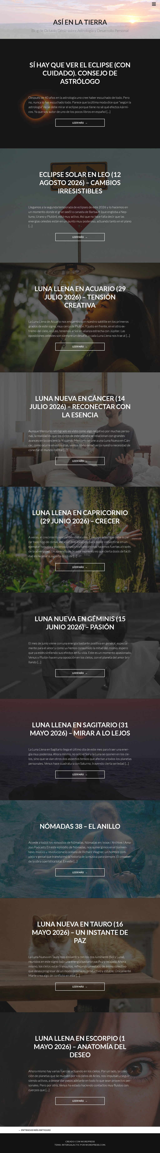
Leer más (82, 124)
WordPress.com (95, 1144)
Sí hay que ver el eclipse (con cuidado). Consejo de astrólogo (80, 73)
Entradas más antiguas (34, 1130)
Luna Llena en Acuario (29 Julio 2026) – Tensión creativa (80, 297)
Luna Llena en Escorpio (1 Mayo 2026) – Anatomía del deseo (80, 1046)
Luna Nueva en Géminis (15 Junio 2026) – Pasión (80, 623)
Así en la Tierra (80, 22)
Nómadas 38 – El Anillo (80, 826)
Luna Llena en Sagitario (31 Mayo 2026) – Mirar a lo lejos (80, 729)
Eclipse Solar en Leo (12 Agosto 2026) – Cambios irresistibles (80, 183)
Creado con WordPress (80, 1141)
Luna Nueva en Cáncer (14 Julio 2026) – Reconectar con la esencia (80, 406)
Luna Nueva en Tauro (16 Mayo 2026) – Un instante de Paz (80, 932)
